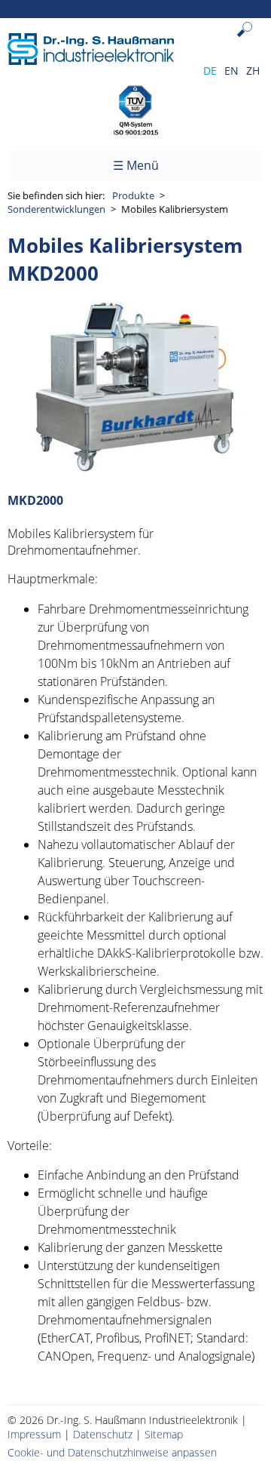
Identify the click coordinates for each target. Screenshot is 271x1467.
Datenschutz (102, 1434)
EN (231, 70)
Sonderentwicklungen (56, 209)
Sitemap (164, 1434)
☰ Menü (136, 165)
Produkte (133, 195)
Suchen (248, 41)
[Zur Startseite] (91, 60)
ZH (253, 70)
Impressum (34, 1434)
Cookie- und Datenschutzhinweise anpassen (112, 1452)
